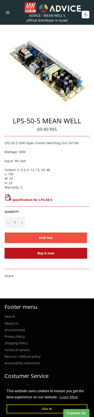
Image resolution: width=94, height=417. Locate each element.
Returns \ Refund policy (23, 356)
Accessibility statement (22, 363)
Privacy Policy (15, 336)
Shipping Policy (16, 343)
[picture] (8, 200)
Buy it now (45, 253)
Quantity (12, 212)
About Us (11, 323)
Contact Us (76, 413)
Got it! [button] (47, 409)
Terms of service (17, 350)
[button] (85, 14)
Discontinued (15, 330)
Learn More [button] (69, 397)
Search (10, 316)
